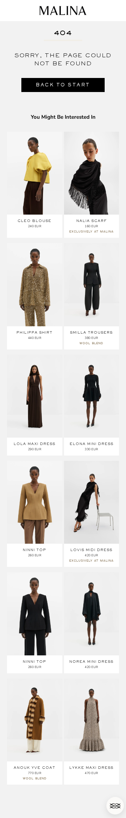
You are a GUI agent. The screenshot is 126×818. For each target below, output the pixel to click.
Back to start (63, 84)
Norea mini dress (91, 661)
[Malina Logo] (63, 10)
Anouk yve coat (34, 768)
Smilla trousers (91, 332)
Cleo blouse (34, 221)
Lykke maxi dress (91, 768)
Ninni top (34, 550)
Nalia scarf (91, 221)
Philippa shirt (34, 332)
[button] (115, 805)
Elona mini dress (91, 444)
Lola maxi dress (34, 444)
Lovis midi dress (91, 550)
